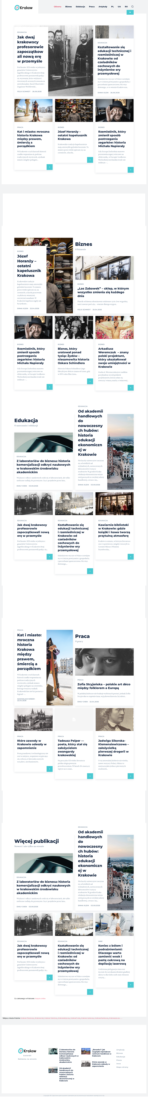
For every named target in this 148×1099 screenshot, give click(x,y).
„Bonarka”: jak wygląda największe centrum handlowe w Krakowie (101, 1053)
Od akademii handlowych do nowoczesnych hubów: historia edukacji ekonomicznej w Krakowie (66, 1074)
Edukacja (22, 32)
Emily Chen (22, 486)
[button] (132, 6)
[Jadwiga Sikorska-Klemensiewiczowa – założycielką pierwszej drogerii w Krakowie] (114, 719)
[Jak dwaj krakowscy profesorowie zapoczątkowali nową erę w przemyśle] (53, 61)
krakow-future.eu (27, 1018)
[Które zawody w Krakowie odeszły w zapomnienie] (33, 719)
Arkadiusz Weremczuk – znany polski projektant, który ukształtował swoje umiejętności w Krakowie (114, 357)
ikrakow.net (39, 1018)
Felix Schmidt (23, 91)
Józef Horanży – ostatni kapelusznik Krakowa (72, 135)
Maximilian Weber (26, 699)
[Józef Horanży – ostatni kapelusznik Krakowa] (74, 110)
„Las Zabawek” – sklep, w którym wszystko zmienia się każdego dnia (103, 292)
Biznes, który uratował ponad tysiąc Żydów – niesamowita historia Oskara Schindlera (73, 356)
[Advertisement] (74, 210)
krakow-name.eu (87, 1018)
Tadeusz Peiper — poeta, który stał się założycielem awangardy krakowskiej (72, 748)
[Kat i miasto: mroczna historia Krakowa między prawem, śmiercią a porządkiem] (33, 110)
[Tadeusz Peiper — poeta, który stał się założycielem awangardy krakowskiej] (74, 719)
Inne (100, 941)
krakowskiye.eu (64, 1018)
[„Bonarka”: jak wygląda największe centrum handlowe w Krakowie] (85, 1051)
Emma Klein (103, 93)
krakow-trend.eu (51, 1018)
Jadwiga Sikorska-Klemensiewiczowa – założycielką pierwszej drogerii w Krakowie (113, 748)
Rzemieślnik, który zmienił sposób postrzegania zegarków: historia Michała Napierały (112, 139)
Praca (20, 127)
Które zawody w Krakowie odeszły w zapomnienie (32, 744)
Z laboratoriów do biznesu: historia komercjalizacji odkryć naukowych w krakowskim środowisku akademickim (69, 1056)
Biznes (61, 127)
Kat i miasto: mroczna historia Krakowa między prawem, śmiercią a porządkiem (33, 139)
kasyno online (40, 998)
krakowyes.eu (114, 1018)
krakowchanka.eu (101, 1018)
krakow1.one (75, 1018)
